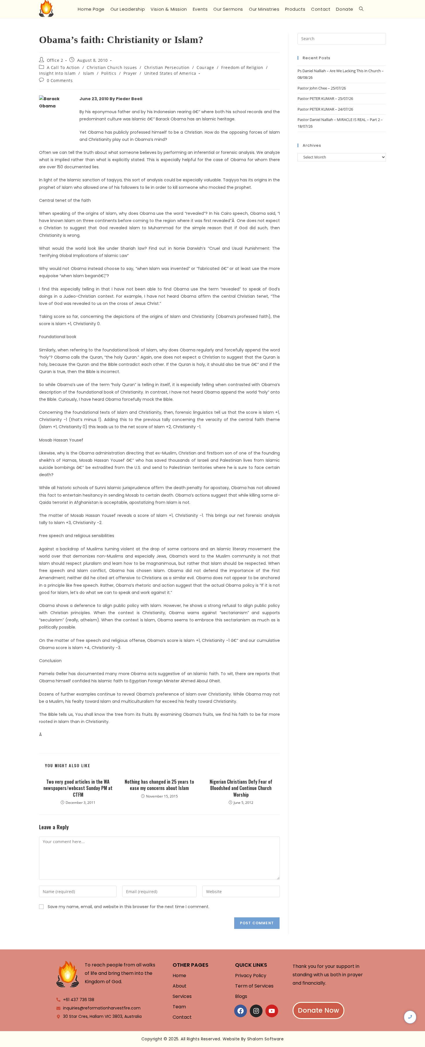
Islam (88, 73)
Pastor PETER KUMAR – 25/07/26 (325, 98)
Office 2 (55, 60)
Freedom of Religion (242, 67)
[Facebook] (240, 1011)
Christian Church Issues (112, 67)
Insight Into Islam (57, 73)
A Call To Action (63, 67)
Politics (108, 73)
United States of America (170, 73)
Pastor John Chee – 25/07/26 (322, 88)
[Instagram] (256, 1011)
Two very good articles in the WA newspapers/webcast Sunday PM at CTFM (77, 788)
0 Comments (60, 80)
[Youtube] (271, 1011)
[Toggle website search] (361, 9)
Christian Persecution (167, 67)
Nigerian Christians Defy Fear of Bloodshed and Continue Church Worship (241, 788)
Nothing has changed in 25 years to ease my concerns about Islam (159, 784)
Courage (205, 67)
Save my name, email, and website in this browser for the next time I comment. (128, 907)
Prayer (130, 73)
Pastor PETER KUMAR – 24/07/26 (325, 109)
